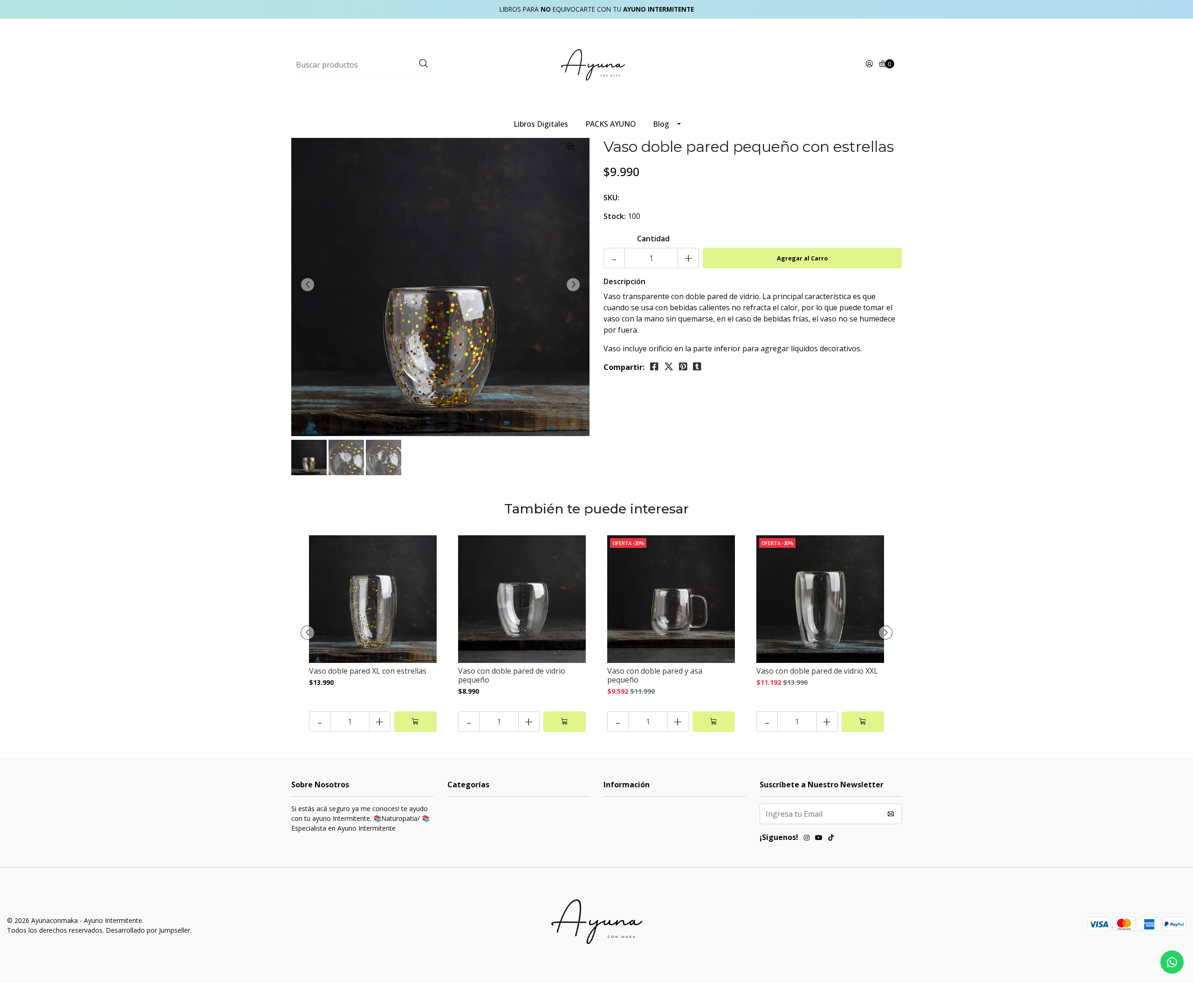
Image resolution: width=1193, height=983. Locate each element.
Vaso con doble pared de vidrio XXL (817, 671)
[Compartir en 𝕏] (668, 366)
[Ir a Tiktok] (831, 839)
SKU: (611, 197)
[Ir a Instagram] (806, 839)
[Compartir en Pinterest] (683, 366)
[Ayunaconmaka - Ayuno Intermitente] (596, 64)
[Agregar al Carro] (415, 721)
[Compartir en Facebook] (654, 366)
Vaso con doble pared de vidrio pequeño (511, 675)
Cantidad (653, 238)
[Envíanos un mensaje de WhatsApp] (1172, 962)
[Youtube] (819, 839)
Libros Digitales (541, 124)
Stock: (614, 216)
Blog (661, 124)
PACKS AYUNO (610, 124)
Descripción (624, 281)
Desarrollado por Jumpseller (148, 930)
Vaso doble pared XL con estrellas (367, 671)
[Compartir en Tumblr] (697, 366)
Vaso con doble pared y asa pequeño (654, 675)
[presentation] (308, 285)
